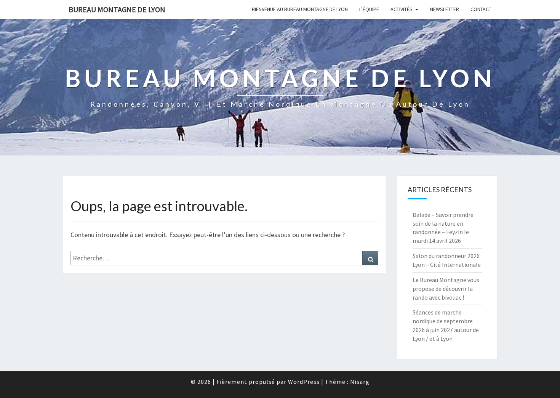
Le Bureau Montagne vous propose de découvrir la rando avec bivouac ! (446, 288)
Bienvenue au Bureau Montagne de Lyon (300, 9)
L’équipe (369, 9)
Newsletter (444, 9)
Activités (401, 9)
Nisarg (360, 381)
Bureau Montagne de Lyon (117, 9)
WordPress (304, 381)
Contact (480, 9)
